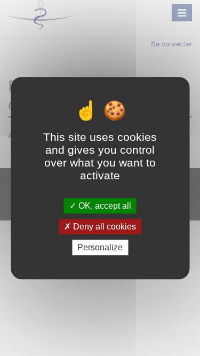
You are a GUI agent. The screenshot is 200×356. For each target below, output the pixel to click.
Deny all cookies (103, 226)
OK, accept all (103, 205)
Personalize (100, 247)
